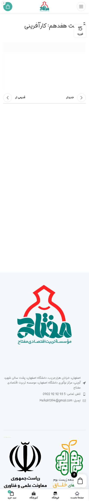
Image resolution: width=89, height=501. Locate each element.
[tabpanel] (44, 66)
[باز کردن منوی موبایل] (81, 6)
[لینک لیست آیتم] (44, 394)
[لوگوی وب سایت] (44, 6)
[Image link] (44, 315)
